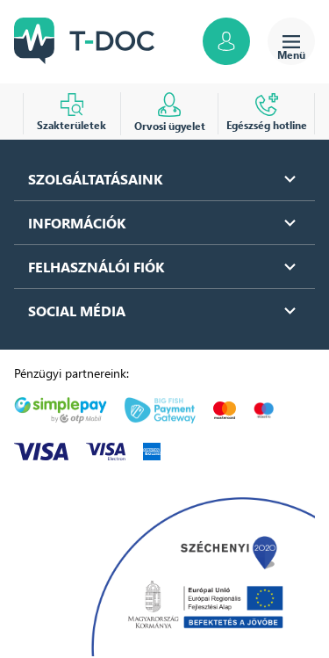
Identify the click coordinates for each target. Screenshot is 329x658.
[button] (164, 178)
